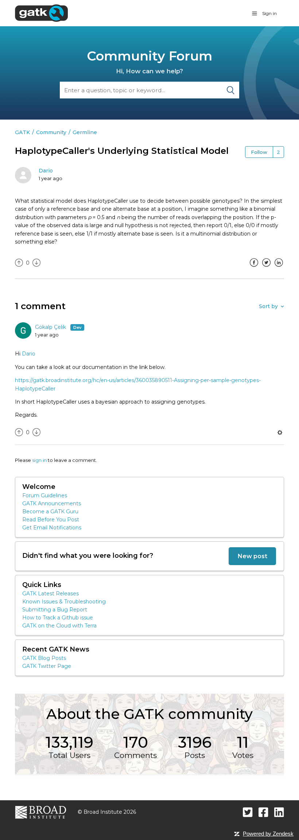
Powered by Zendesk (268, 834)
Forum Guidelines (44, 495)
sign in (39, 460)
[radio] (19, 263)
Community (51, 132)
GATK (22, 132)
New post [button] (252, 556)
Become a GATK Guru (50, 511)
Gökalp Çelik (51, 327)
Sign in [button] (269, 13)
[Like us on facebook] (263, 812)
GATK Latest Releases (50, 593)
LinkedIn (278, 268)
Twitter (266, 268)
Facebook (253, 268)
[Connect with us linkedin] (279, 812)
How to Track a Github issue (57, 617)
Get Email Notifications (51, 527)
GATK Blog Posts (44, 658)
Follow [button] (259, 152)
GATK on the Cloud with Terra (59, 625)
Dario (46, 170)
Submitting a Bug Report (54, 609)
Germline (85, 132)
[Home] (41, 12)
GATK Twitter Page (46, 666)
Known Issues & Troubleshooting (64, 601)
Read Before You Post (50, 519)
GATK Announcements (51, 503)
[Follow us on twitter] (248, 812)
